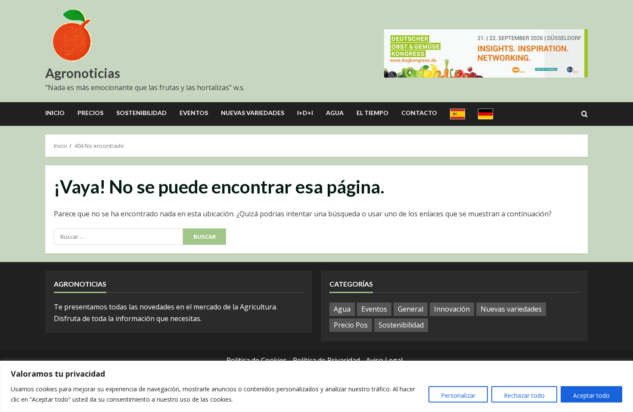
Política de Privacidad (326, 360)
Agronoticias (82, 73)
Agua (335, 112)
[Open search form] (584, 114)
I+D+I (305, 112)
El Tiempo (372, 112)
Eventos (194, 112)
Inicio (55, 112)
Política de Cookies (257, 360)
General (410, 309)
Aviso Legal (384, 360)
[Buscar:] (118, 236)
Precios (90, 112)
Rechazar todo (524, 395)
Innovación (452, 309)
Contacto (419, 112)
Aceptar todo (591, 395)
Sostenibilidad (141, 112)
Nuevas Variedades (252, 112)
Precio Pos (351, 325)
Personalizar (458, 395)
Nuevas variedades (511, 309)
